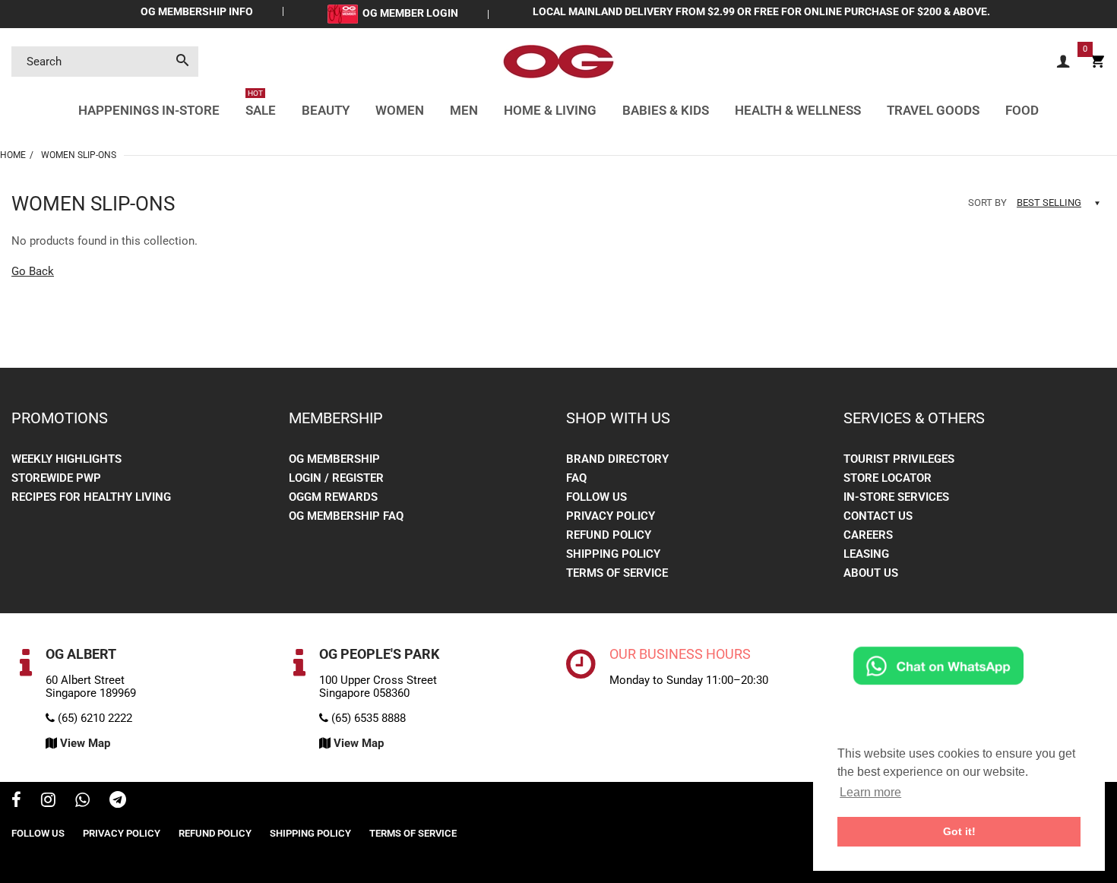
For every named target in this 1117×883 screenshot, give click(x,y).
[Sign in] (1063, 62)
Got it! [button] (959, 831)
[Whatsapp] (82, 802)
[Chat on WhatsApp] (938, 665)
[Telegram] (117, 802)
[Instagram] (48, 802)
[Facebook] (16, 802)
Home (13, 155)
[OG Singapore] (558, 61)
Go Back (32, 271)
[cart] (1097, 62)
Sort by (987, 202)
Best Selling (1049, 202)
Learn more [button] (870, 792)
